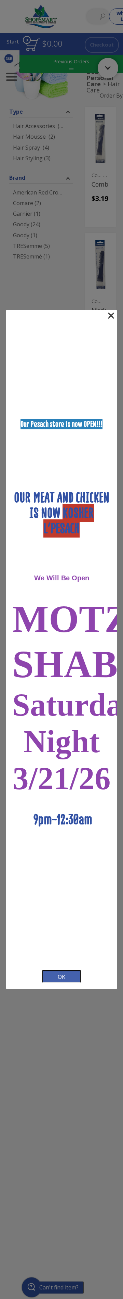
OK (61, 977)
